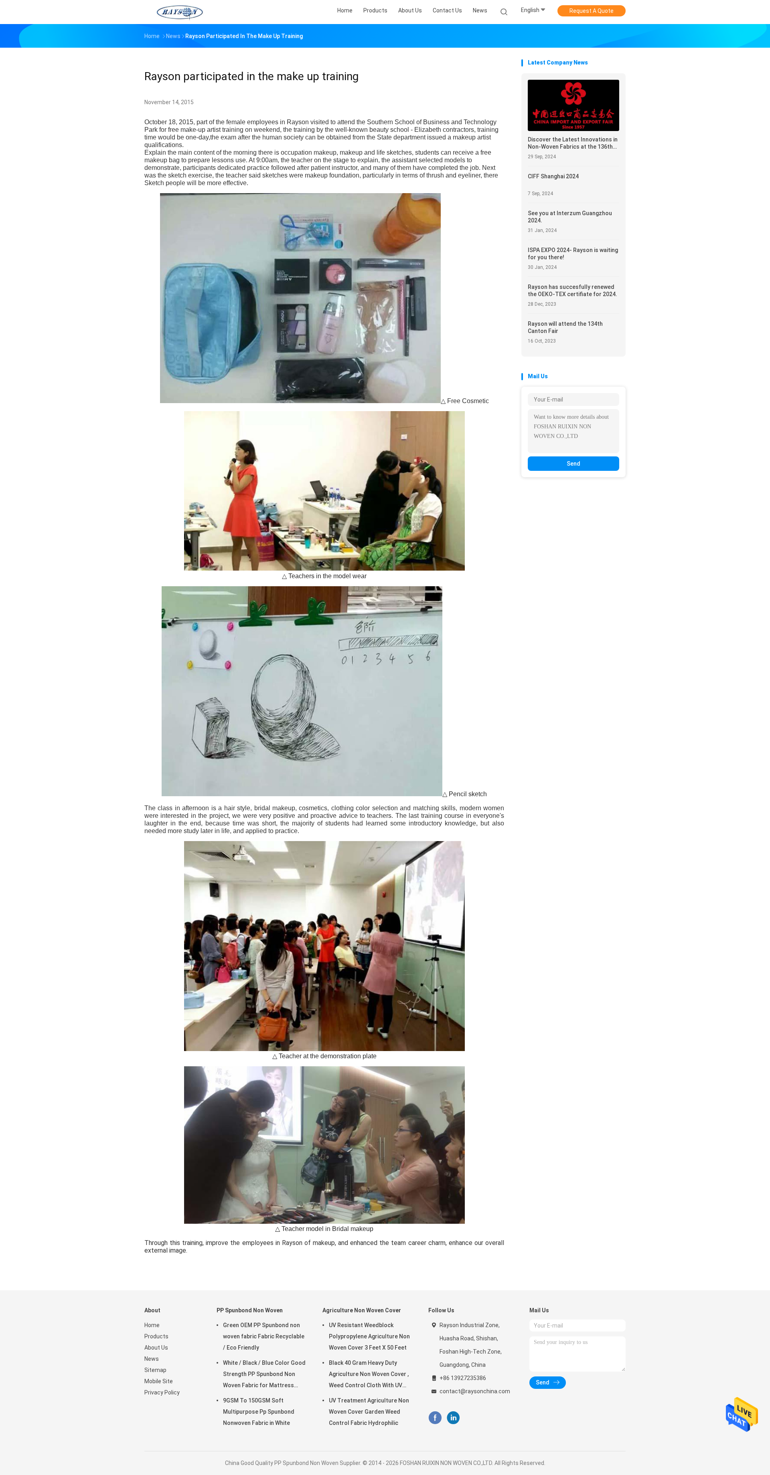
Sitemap (155, 1370)
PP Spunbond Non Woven (250, 1310)
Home (152, 1325)
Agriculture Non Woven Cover (361, 1310)
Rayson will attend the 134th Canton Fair (565, 327)
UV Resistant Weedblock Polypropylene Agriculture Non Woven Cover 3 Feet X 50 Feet (369, 1336)
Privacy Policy (162, 1392)
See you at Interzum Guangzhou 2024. (570, 217)
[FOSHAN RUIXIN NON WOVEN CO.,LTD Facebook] (435, 1418)
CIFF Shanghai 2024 (553, 176)
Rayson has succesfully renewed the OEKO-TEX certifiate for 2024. (572, 290)
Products (156, 1336)
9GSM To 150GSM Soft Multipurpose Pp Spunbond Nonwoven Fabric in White (258, 1411)
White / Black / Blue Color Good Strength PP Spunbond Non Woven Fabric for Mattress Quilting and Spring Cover (264, 1375)
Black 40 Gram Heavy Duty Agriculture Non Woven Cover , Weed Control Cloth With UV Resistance (369, 1375)
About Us (156, 1347)
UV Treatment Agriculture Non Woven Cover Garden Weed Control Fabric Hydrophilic (369, 1411)
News (151, 1359)
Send (573, 463)
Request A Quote (591, 11)
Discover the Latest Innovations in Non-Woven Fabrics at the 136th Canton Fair (573, 143)
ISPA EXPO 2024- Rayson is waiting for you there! (573, 253)
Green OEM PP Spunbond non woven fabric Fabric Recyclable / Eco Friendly (263, 1336)
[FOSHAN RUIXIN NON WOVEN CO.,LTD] (179, 12)
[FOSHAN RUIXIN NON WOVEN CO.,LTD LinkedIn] (453, 1418)
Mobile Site (158, 1381)
